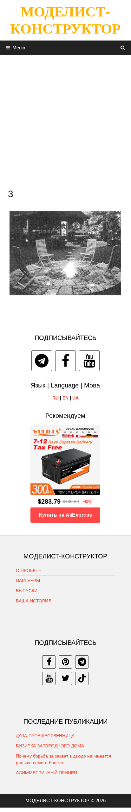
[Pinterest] (65, 662)
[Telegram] (41, 360)
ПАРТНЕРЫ (28, 580)
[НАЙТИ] (123, 48)
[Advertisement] (65, 120)
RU (55, 397)
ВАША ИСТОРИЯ (33, 600)
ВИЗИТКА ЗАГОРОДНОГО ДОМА (50, 745)
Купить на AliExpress (65, 515)
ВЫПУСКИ (26, 590)
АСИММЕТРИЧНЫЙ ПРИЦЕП (46, 772)
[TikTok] (81, 678)
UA (75, 397)
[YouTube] (89, 360)
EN (65, 397)
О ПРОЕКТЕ (28, 570)
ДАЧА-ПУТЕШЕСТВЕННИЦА (45, 735)
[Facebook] (65, 360)
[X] (65, 678)
